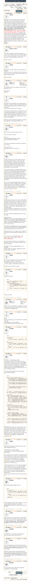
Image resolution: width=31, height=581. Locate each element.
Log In (25, 4)
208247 (25, 193)
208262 (25, 353)
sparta (11, 97)
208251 (25, 299)
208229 (25, 80)
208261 (25, 327)
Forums (7, 4)
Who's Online (20, 8)
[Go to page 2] (26, 11)
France (22, 303)
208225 (25, 13)
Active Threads (18, 7)
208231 (25, 97)
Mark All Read (14, 578)
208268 (25, 561)
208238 (25, 153)
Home (7, 1)
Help (25, 1)
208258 (25, 312)
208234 (25, 125)
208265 (25, 511)
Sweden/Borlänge (23, 84)
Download (14, 1)
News (22, 1)
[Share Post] (21, 13)
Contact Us (13, 579)
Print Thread (6, 10)
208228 (25, 63)
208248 (25, 253)
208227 (25, 47)
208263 (25, 439)
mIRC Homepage (23, 579)
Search (24, 7)
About (10, 1)
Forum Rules (7, 578)
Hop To (9, 572)
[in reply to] (12, 47)
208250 (25, 269)
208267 (25, 538)
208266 (25, 527)
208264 (25, 478)
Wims (11, 312)
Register (19, 1)
